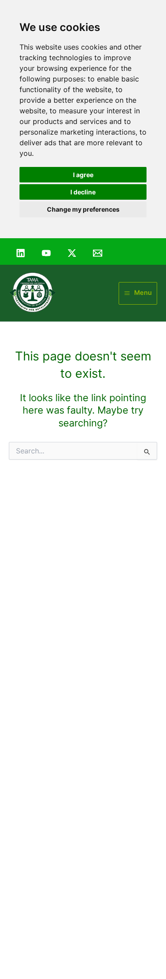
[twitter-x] (73, 253)
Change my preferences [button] (83, 209)
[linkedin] (22, 253)
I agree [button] (83, 174)
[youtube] (47, 253)
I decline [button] (83, 192)
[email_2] (99, 253)
